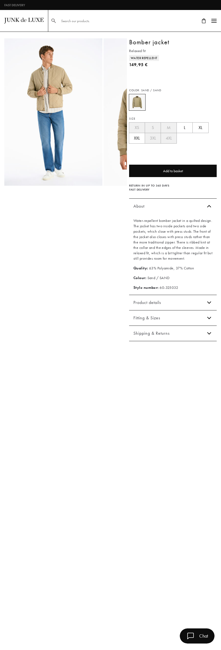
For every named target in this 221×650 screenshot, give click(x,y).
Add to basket (173, 170)
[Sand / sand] (137, 102)
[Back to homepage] (24, 20)
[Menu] (214, 21)
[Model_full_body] (53, 112)
